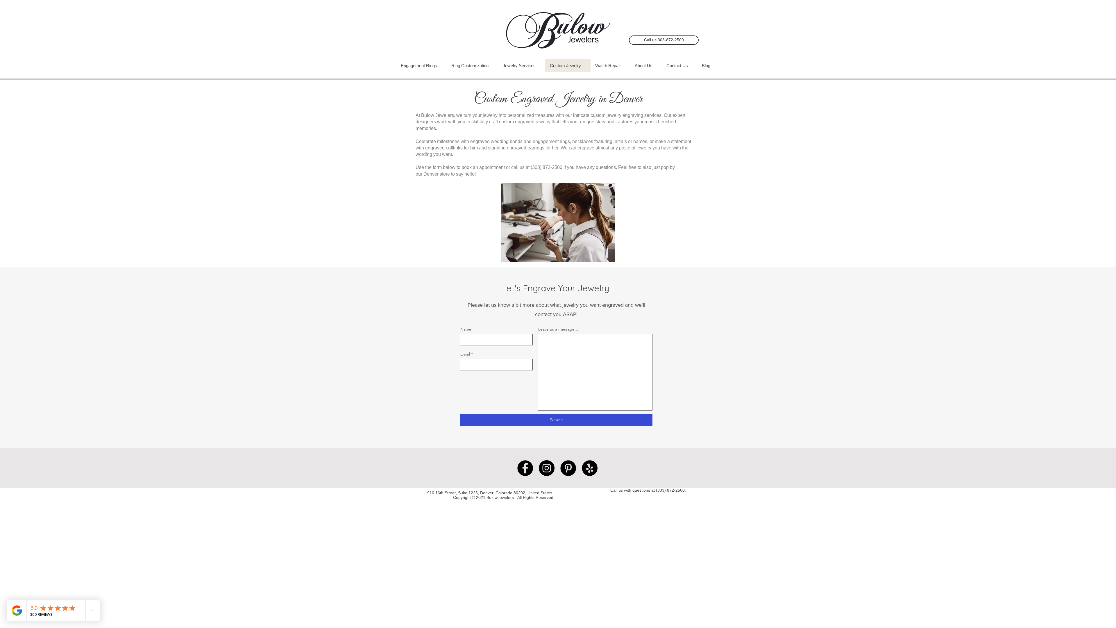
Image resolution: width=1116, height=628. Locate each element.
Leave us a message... (558, 329)
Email (465, 354)
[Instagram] (547, 468)
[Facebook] (525, 468)
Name (465, 329)
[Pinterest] (568, 468)
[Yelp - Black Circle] (590, 468)
